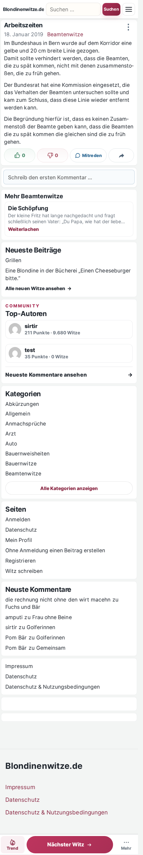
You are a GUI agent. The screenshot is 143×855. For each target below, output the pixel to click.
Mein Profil (18, 540)
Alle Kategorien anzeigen (69, 488)
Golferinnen (41, 627)
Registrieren (20, 561)
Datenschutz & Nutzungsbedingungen (52, 687)
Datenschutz (21, 530)
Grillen (13, 260)
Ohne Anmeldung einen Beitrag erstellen (55, 550)
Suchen (111, 9)
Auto (11, 443)
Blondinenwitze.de (23, 9)
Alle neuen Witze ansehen (38, 288)
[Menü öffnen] (128, 9)
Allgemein (17, 414)
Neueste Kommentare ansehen (69, 375)
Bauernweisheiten (27, 453)
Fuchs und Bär (22, 607)
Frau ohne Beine (52, 617)
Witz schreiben (24, 571)
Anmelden (18, 519)
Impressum (19, 666)
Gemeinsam (51, 648)
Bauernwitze (21, 463)
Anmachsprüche (25, 424)
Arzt (10, 433)
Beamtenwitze (65, 34)
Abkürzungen (22, 404)
